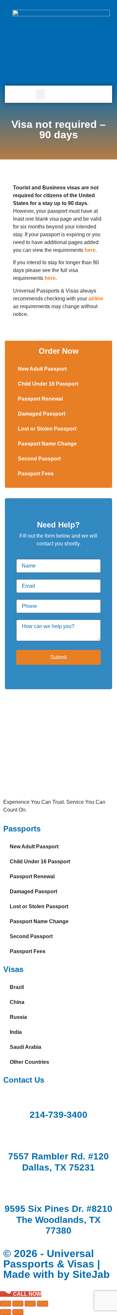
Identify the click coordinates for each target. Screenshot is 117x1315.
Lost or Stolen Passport (47, 428)
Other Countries (29, 1062)
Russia (18, 1017)
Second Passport (39, 458)
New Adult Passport (42, 369)
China (17, 1002)
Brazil (17, 987)
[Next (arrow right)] (17, 1312)
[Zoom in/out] (5, 1304)
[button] (40, 94)
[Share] (30, 1304)
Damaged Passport (41, 414)
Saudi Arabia (25, 1047)
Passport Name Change (47, 443)
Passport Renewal (40, 399)
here (50, 278)
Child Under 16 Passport (48, 384)
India (16, 1032)
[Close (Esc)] (42, 1304)
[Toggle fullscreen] (17, 1304)
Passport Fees (36, 473)
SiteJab (91, 1274)
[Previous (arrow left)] (5, 1312)
